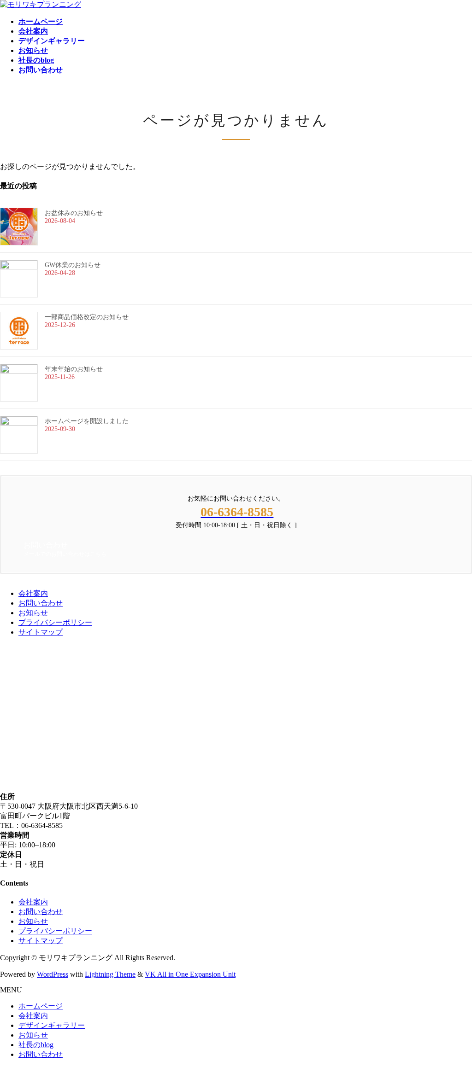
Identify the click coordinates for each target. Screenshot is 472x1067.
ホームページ (40, 1006)
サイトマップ (40, 632)
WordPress (52, 974)
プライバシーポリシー (55, 622)
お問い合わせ (40, 603)
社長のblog (35, 1045)
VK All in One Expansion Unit (190, 974)
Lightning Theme (110, 974)
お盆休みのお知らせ (74, 213)
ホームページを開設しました (87, 421)
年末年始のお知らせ (74, 369)
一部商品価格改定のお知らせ (87, 317)
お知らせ (33, 613)
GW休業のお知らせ (72, 265)
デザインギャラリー (51, 1025)
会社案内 (33, 593)
